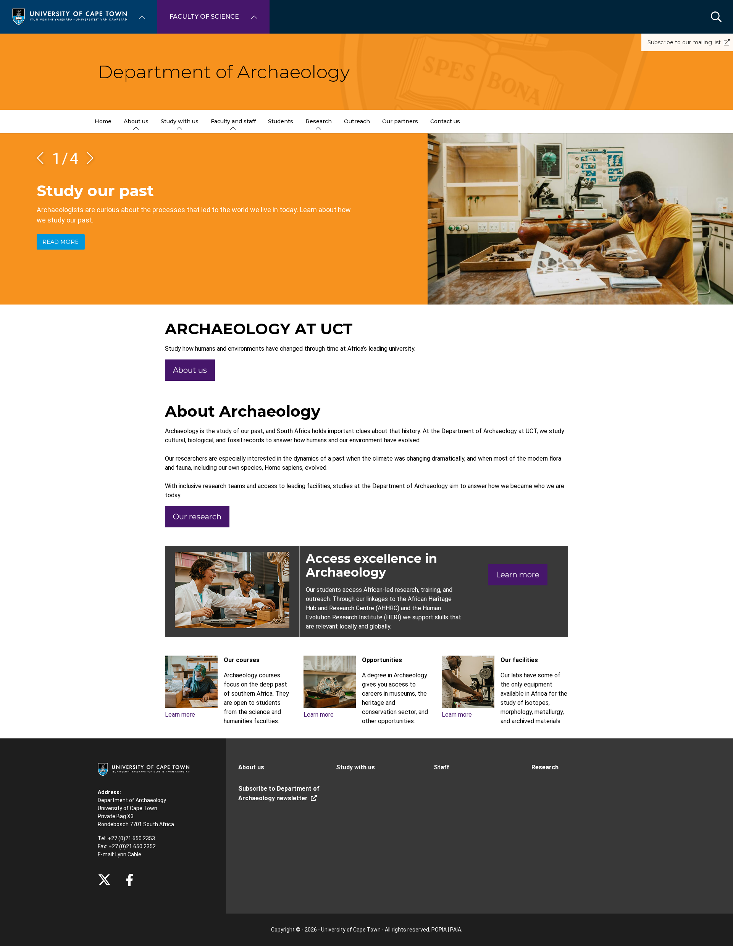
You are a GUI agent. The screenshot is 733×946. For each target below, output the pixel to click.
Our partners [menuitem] (400, 121)
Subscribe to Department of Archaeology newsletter (279, 793)
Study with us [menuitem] (180, 121)
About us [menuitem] (136, 121)
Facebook (129, 880)
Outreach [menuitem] (357, 121)
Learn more (517, 574)
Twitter (104, 880)
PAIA (455, 930)
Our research (197, 516)
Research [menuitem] (318, 121)
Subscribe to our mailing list (684, 42)
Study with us (355, 767)
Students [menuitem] (280, 121)
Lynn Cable (128, 854)
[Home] (69, 16)
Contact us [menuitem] (445, 121)
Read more (60, 242)
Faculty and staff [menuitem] (233, 121)
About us (190, 370)
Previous (43, 158)
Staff (441, 767)
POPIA (439, 930)
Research (545, 767)
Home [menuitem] (103, 121)
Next (87, 158)
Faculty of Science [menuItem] (204, 16)
